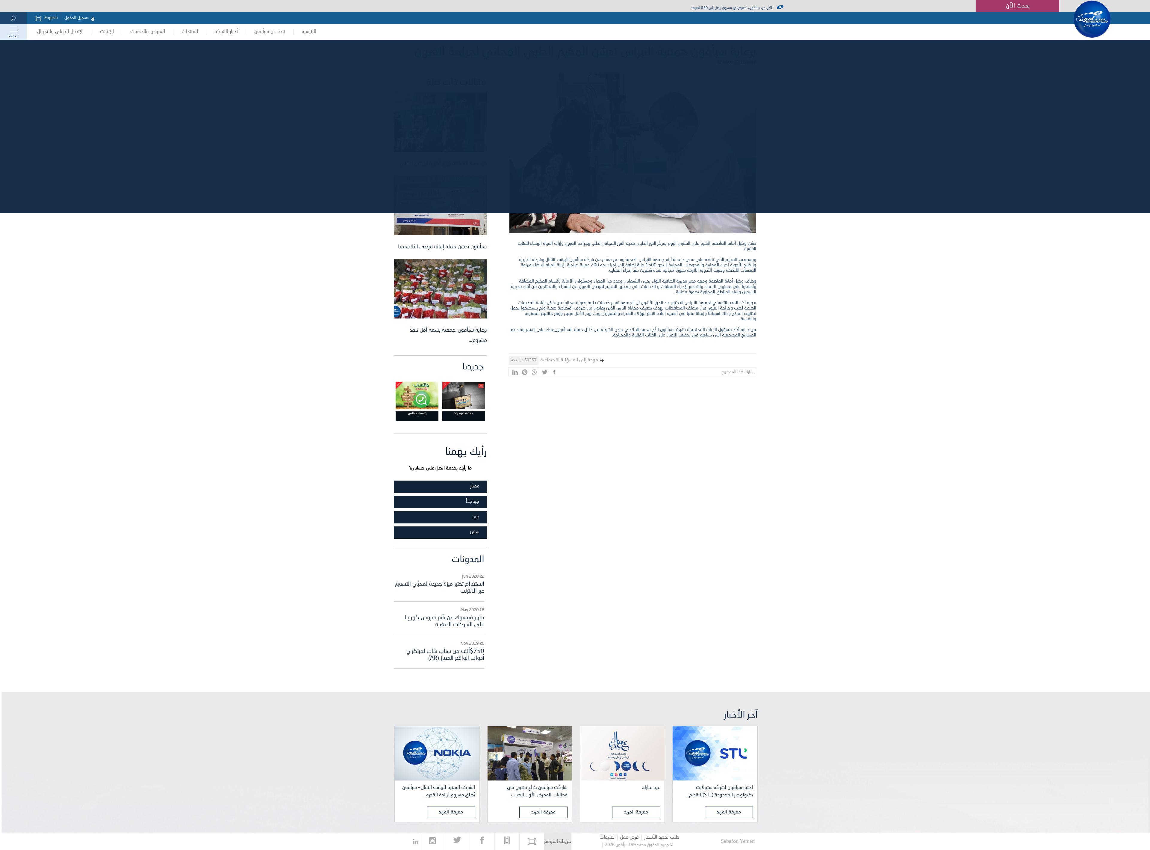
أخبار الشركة (226, 31)
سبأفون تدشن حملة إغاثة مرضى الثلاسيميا (442, 247)
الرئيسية (309, 31)
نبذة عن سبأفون (269, 31)
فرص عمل (629, 837)
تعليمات (607, 837)
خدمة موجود (463, 413)
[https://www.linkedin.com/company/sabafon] (416, 841)
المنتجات (189, 31)
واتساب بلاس (417, 413)
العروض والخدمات (147, 31)
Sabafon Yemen (738, 841)
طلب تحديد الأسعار (661, 837)
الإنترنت (107, 31)
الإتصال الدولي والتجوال (60, 31)
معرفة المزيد (729, 812)
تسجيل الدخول (76, 18)
